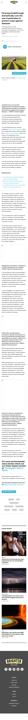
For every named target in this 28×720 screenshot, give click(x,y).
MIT (22, 476)
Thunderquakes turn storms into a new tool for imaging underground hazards (13, 597)
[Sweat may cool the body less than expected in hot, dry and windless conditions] (14, 543)
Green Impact (5, 594)
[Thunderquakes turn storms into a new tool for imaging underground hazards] (14, 580)
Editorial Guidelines (14, 687)
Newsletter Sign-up (14, 703)
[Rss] (22, 669)
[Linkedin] (14, 669)
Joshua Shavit (5, 637)
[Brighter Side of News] (14, 2)
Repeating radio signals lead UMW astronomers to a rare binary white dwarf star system (13, 634)
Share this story (18, 73)
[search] (26, 2)
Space (3, 631)
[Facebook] (6, 669)
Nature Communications (15, 129)
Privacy (14, 694)
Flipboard (14, 705)
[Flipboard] (18, 669)
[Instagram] (10, 669)
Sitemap (14, 685)
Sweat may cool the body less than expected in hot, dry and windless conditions (13, 560)
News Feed (14, 682)
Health (3, 557)
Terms (14, 696)
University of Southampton (11, 133)
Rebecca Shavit (5, 564)
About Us (14, 680)
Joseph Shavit (5, 601)
